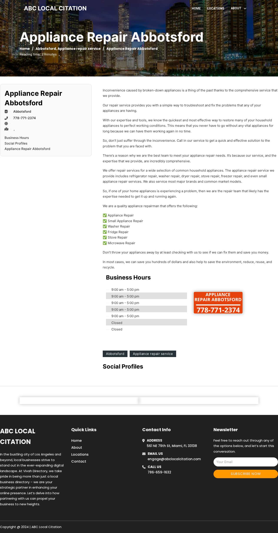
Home (196, 8)
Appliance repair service (79, 48)
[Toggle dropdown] (245, 8)
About (76, 447)
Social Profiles (16, 143)
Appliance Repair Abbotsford (27, 149)
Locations (215, 8)
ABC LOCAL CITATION (55, 8)
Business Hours (17, 138)
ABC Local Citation (17, 436)
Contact (78, 461)
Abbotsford (46, 48)
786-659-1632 (159, 472)
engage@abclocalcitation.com (174, 459)
